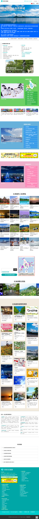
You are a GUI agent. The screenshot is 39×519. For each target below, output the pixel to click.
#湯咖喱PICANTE (9, 419)
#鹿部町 (36, 416)
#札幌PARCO (13, 417)
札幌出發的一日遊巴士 (31, 432)
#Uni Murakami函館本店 (28, 417)
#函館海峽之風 (27, 420)
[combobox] (7, 269)
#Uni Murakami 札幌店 (15, 419)
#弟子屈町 (35, 422)
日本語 (2, 473)
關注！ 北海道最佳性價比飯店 (26, 52)
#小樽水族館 (10, 416)
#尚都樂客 (2, 417)
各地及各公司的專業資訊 (26, 53)
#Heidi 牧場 (16, 420)
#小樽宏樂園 (9, 421)
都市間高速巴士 (25, 432)
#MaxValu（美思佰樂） (31, 426)
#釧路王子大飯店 (31, 423)
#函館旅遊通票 (22, 419)
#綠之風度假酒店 (10, 422)
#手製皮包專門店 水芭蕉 (7, 417)
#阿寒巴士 (29, 429)
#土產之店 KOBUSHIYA (15, 416)
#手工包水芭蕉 (15, 426)
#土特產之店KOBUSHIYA (14, 427)
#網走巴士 (33, 429)
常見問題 (23, 55)
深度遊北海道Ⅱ (5, 52)
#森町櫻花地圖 (36, 418)
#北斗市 (27, 416)
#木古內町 (30, 416)
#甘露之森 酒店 (5, 422)
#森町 (23, 417)
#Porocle (12, 420)
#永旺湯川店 (24, 418)
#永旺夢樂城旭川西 (6, 431)
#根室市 (27, 422)
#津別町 (30, 422)
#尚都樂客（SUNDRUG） (6, 427)
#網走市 (32, 422)
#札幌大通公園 (3, 420)
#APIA (3, 418)
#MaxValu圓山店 (16, 418)
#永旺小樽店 (12, 418)
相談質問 (23, 56)
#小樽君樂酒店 (14, 421)
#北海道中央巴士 (25, 429)
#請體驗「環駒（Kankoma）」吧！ (30, 419)
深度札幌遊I (23, 45)
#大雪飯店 (13, 430)
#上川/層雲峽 (9, 430)
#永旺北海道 (11, 426)
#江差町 (33, 416)
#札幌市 (6, 416)
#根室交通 (36, 429)
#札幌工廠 (8, 425)
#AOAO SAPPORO (8, 420)
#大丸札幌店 (6, 426)
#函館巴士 (21, 430)
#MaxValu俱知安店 (3, 419)
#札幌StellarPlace (7, 418)
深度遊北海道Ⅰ (5, 45)
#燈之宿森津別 (27, 423)
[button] (2, 92)
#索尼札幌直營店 (9, 428)
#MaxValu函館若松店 (30, 418)
